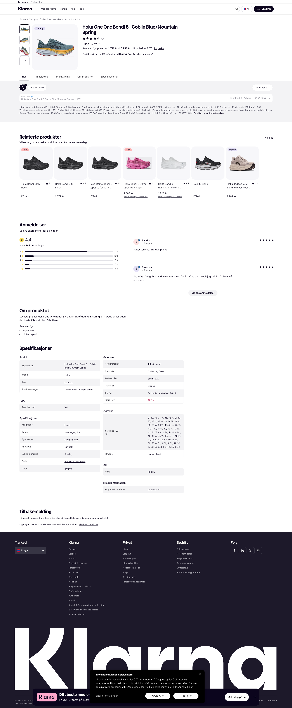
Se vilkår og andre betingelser (209, 113)
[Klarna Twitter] (250, 550)
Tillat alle (186, 695)
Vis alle (269, 137)
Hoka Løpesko (31, 334)
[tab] (24, 76)
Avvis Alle (158, 695)
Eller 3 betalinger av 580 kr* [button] (136, 196)
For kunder (23, 2)
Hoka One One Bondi (74, 461)
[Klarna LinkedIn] (242, 550)
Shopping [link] (33, 19)
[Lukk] (200, 674)
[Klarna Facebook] (234, 550)
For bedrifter (37, 2)
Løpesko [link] (75, 19)
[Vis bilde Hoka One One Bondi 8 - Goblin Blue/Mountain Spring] (24, 29)
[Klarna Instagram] (258, 550)
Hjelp (81, 9)
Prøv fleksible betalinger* (140, 54)
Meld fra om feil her (88, 524)
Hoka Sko (28, 330)
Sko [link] (66, 19)
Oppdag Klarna (48, 9)
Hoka (67, 375)
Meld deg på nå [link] (237, 697)
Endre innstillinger (107, 695)
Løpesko (159, 48)
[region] (147, 686)
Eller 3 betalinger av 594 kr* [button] (170, 196)
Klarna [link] (22, 19)
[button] (247, 9)
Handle (63, 9)
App (73, 9)
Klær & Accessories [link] (51, 19)
